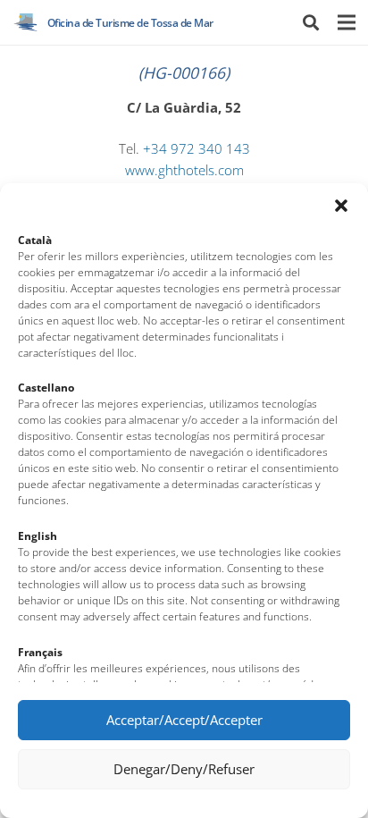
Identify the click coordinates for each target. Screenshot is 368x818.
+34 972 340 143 (196, 148)
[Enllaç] (25, 22)
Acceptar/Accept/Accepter (184, 720)
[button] (341, 206)
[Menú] (346, 22)
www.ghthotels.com (184, 170)
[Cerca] (311, 22)
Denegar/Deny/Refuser (184, 769)
